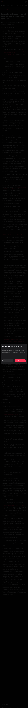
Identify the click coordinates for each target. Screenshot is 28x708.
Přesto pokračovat (7, 361)
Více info (20, 361)
